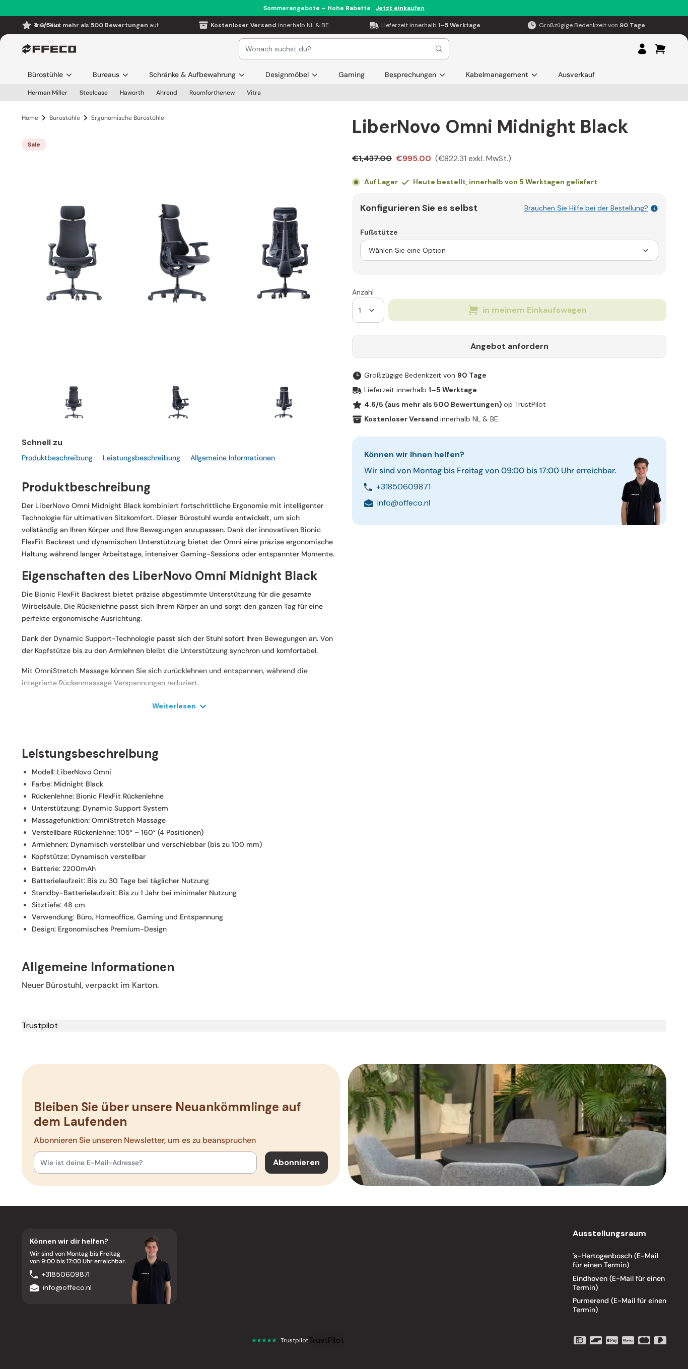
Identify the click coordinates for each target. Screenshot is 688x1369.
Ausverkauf (576, 74)
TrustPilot (326, 1340)
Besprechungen (410, 74)
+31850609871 (403, 486)
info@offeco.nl (403, 502)
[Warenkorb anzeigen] (660, 49)
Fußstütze (379, 232)
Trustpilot (40, 1025)
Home (30, 118)
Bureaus (106, 74)
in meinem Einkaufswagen (535, 310)
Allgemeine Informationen (232, 457)
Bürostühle (45, 74)
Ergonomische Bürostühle (127, 118)
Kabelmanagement (497, 74)
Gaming (351, 74)
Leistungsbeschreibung (141, 457)
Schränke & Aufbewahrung (192, 74)
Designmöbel (287, 74)
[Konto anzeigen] (642, 49)
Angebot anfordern (509, 346)
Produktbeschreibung (57, 457)
